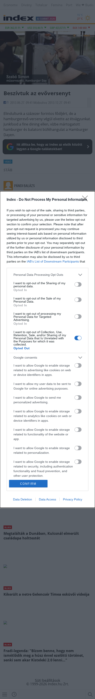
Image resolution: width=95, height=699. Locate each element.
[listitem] (47, 274)
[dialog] (47, 349)
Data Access (47, 499)
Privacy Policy (72, 499)
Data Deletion (22, 499)
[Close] (86, 200)
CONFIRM (28, 483)
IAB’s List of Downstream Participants (53, 261)
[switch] (78, 284)
